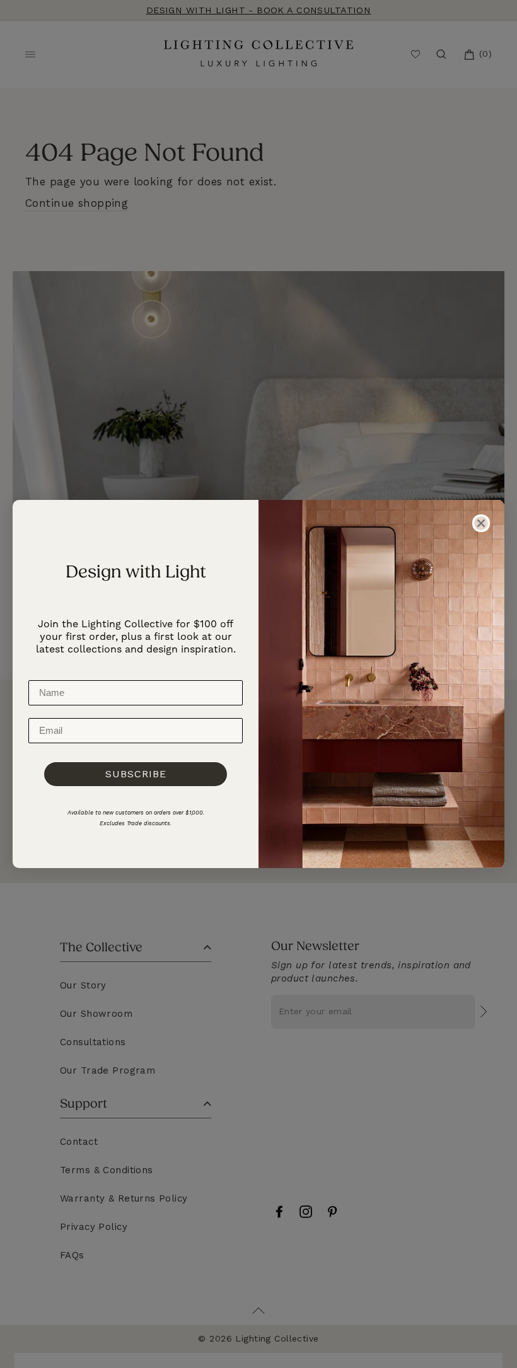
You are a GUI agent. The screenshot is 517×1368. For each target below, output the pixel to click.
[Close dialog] (481, 523)
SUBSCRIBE (135, 774)
